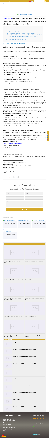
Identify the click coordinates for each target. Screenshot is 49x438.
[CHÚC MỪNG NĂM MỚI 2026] (8, 401)
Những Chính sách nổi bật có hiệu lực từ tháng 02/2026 (24, 392)
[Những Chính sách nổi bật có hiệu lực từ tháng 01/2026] (8, 408)
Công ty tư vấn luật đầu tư (30, 316)
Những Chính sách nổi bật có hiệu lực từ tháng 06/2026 (24, 356)
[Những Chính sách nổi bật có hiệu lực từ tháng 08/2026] (8, 344)
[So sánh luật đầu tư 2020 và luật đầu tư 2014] (35, 252)
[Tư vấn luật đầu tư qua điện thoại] (35, 271)
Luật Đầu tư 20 (13, 46)
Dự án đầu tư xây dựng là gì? (10, 224)
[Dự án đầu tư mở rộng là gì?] (39, 220)
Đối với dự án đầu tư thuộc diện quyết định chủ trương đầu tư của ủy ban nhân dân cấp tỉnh (24, 34)
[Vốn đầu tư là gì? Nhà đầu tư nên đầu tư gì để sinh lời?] (14, 271)
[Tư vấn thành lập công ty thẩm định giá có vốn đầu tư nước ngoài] (14, 289)
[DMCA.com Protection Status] (36, 434)
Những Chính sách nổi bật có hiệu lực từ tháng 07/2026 (24, 349)
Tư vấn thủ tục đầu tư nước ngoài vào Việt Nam (10, 235)
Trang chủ (29, 10)
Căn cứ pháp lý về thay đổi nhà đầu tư (13, 30)
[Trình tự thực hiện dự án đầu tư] (24, 220)
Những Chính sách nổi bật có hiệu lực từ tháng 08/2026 (24, 342)
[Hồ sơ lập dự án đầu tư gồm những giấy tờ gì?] (14, 308)
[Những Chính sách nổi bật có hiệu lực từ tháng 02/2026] (8, 394)
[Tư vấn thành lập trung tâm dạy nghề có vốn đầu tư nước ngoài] (14, 326)
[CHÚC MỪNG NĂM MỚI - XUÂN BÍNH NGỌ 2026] (8, 387)
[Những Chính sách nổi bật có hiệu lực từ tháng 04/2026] (8, 372)
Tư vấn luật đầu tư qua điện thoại (32, 279)
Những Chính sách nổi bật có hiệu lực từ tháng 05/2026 (24, 363)
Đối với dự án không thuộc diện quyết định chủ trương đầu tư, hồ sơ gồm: (21, 33)
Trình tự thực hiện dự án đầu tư (24, 224)
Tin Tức (44, 10)
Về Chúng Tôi (36, 10)
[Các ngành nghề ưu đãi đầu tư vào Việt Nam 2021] (14, 252)
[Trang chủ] (24, 6)
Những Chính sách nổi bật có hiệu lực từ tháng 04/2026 (24, 370)
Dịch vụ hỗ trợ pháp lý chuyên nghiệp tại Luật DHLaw (16, 39)
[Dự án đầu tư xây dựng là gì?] (10, 220)
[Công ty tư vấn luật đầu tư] (35, 308)
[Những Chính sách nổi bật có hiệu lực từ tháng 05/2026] (8, 365)
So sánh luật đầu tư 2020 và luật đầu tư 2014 (34, 261)
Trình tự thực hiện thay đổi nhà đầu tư (13, 37)
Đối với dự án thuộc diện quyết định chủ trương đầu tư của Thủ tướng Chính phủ (22, 36)
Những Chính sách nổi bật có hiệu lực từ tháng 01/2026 (24, 406)
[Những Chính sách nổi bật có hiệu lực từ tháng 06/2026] (8, 358)
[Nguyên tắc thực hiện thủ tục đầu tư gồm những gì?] (35, 289)
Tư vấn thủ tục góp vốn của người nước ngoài (13, 143)
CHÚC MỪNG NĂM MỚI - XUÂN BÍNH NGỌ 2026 (22, 385)
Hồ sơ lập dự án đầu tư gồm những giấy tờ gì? (13, 316)
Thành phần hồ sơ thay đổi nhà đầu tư (13, 31)
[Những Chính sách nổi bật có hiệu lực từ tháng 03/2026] (8, 379)
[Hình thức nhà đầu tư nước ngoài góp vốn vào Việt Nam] (35, 326)
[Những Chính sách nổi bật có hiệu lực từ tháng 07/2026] (8, 351)
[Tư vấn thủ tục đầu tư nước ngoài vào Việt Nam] (10, 230)
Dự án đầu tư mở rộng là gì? (39, 224)
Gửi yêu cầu (24, 209)
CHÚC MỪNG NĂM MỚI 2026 (18, 399)
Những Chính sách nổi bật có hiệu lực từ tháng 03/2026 (24, 378)
